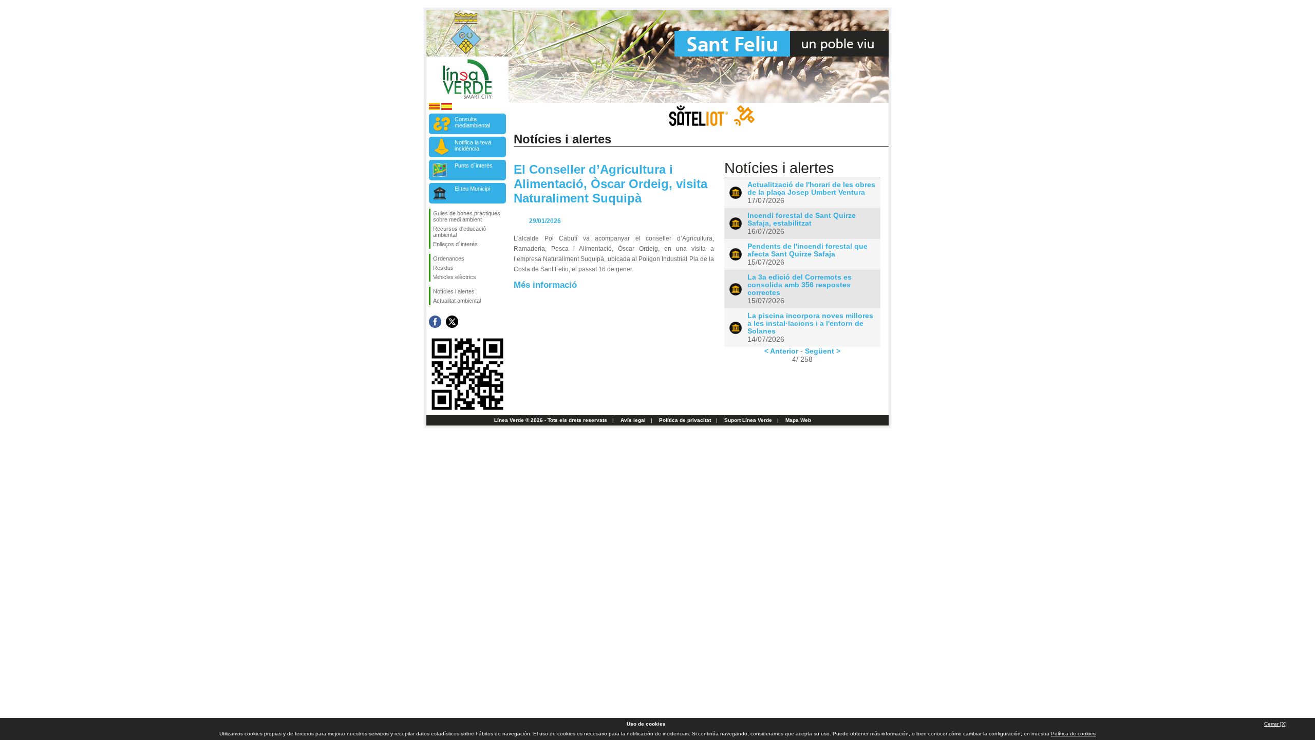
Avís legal (633, 420)
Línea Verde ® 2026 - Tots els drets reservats (550, 420)
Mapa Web (798, 420)
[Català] (434, 108)
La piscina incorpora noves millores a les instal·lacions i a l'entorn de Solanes (810, 323)
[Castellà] (446, 108)
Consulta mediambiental (472, 122)
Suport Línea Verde (748, 420)
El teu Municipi (472, 189)
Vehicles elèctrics (454, 277)
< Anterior (781, 351)
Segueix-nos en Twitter (452, 322)
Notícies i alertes (454, 291)
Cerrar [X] (1275, 724)
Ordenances (448, 258)
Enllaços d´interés (455, 244)
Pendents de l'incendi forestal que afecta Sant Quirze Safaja (807, 250)
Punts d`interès (474, 165)
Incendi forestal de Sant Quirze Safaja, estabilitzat (801, 219)
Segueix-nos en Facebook (435, 322)
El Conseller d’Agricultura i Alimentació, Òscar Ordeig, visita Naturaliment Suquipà (610, 183)
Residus (443, 268)
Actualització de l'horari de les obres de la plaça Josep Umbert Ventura (811, 188)
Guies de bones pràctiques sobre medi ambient (466, 216)
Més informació (545, 285)
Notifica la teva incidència (473, 145)
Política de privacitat (685, 420)
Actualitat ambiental (457, 301)
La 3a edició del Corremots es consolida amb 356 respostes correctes (799, 285)
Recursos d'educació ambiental (459, 232)
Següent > (822, 351)
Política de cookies (1073, 733)
